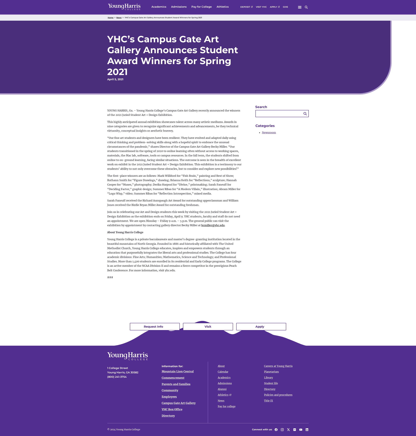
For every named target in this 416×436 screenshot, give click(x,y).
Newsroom (269, 132)
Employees (169, 397)
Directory (168, 416)
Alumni (222, 389)
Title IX (268, 400)
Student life (271, 383)
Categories (265, 126)
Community (170, 390)
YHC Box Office (172, 409)
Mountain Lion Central (178, 371)
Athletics (223, 6)
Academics (158, 6)
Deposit (245, 7)
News (119, 17)
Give (285, 7)
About (221, 366)
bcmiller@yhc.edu (213, 225)
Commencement (173, 378)
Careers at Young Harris (278, 366)
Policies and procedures (278, 394)
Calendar (223, 371)
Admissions (179, 6)
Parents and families (176, 384)
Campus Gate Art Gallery (179, 403)
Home (110, 17)
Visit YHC (261, 7)
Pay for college (226, 406)
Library (268, 377)
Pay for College (201, 6)
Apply (273, 7)
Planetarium (271, 371)
